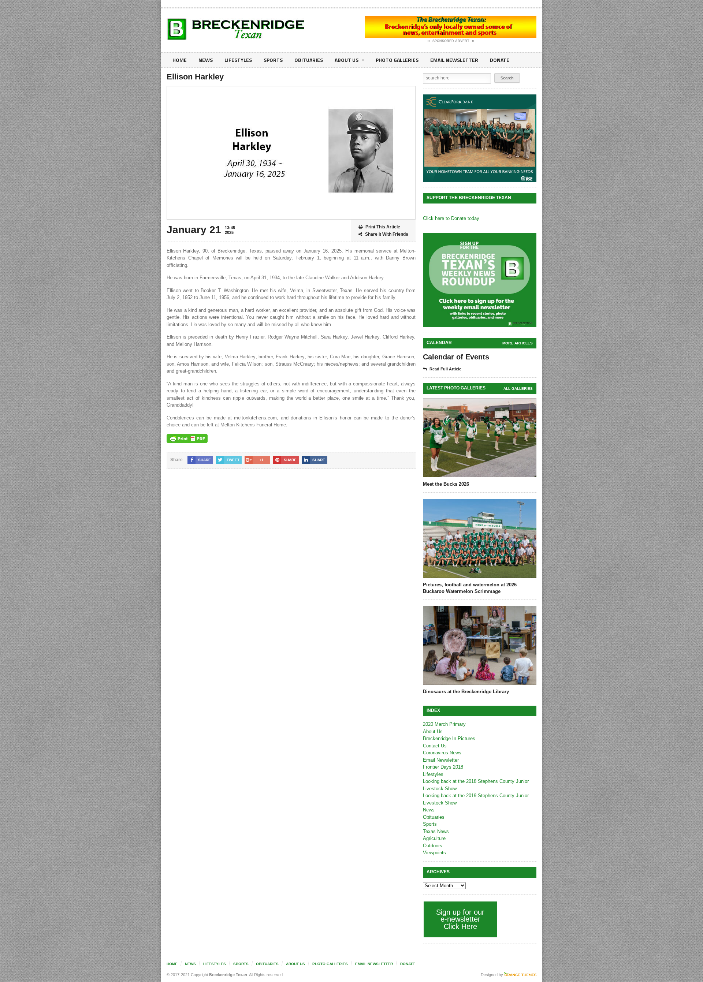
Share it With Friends (386, 234)
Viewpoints (434, 852)
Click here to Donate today (451, 218)
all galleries (518, 389)
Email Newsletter (454, 60)
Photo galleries (397, 60)
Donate (499, 60)
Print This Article (382, 226)
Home (179, 60)
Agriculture (434, 838)
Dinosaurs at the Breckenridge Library (466, 691)
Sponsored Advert (450, 41)
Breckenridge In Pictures (449, 738)
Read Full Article (445, 369)
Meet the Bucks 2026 (446, 484)
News (205, 60)
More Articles (517, 343)
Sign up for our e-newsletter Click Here (460, 919)
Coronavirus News (442, 752)
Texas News (436, 831)
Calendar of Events (456, 357)
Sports (273, 60)
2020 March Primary (444, 724)
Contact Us (435, 745)
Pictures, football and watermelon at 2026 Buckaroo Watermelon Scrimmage (470, 588)
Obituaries (308, 60)
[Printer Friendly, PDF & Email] (187, 438)
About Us (346, 60)
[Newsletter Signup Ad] (479, 280)
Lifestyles (238, 60)
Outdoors (432, 845)
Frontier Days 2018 (443, 767)
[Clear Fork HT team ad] (479, 138)
